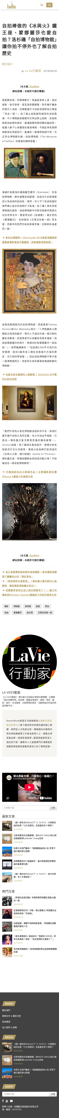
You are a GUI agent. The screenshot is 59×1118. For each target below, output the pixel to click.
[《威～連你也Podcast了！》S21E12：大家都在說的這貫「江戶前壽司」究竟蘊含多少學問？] (7, 825)
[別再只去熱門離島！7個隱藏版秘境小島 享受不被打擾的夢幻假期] (7, 851)
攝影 (6, 606)
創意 (38, 606)
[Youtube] (8, 1100)
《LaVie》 (34, 86)
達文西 (30, 612)
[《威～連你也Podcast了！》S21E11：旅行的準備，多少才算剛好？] (7, 877)
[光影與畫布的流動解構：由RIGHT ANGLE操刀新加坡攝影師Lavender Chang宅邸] (7, 838)
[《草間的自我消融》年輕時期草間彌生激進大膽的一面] (7, 900)
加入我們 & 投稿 (9, 1027)
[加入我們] (12, 1100)
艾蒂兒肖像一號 (45, 612)
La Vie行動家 (33, 71)
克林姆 (28, 606)
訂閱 (53, 807)
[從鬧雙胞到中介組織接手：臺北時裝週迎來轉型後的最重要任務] (7, 864)
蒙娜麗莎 (18, 612)
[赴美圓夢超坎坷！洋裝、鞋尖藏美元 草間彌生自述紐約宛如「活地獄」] (7, 913)
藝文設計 (7, 64)
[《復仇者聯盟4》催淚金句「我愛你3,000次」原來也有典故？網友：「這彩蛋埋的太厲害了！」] (7, 939)
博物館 (17, 606)
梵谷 (47, 606)
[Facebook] (4, 1100)
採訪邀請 (6, 1021)
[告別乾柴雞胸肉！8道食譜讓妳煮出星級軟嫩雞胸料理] (7, 952)
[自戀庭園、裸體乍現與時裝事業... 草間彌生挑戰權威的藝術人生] (7, 926)
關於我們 (6, 1010)
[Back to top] (49, 1108)
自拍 (6, 612)
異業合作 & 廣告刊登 (11, 1016)
